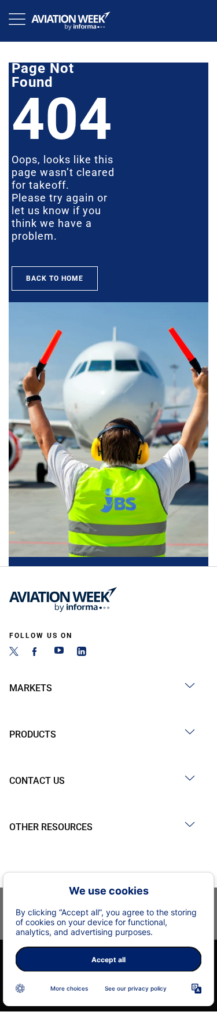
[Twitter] (14, 652)
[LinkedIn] (81, 652)
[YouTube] (59, 652)
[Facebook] (36, 652)
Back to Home (54, 278)
